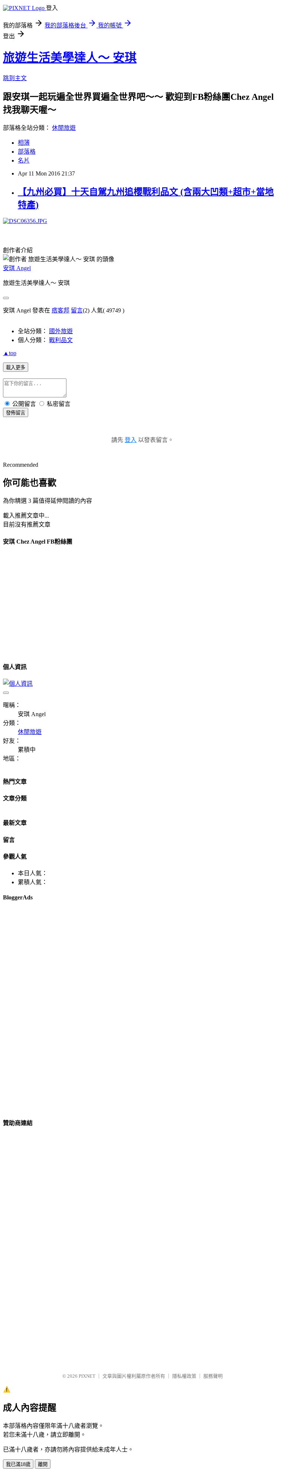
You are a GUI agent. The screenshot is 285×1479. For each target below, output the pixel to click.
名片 (24, 160)
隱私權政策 (184, 1376)
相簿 (24, 143)
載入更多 (15, 367)
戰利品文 (61, 340)
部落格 (27, 151)
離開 (43, 1464)
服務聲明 (213, 1376)
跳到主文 (15, 78)
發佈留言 (15, 413)
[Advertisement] (40, 615)
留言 (77, 310)
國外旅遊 (61, 331)
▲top (9, 353)
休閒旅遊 (64, 128)
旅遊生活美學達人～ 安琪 (70, 57)
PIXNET (87, 1376)
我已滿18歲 (18, 1464)
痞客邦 (60, 310)
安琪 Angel (17, 268)
